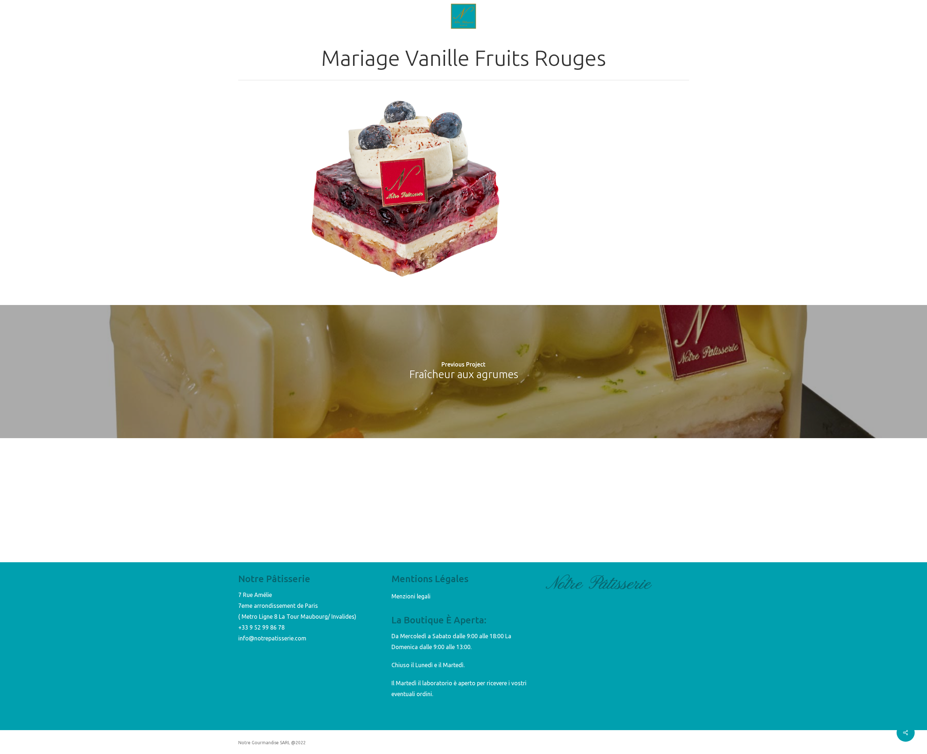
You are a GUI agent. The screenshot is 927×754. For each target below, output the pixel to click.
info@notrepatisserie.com (272, 638)
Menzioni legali (411, 596)
